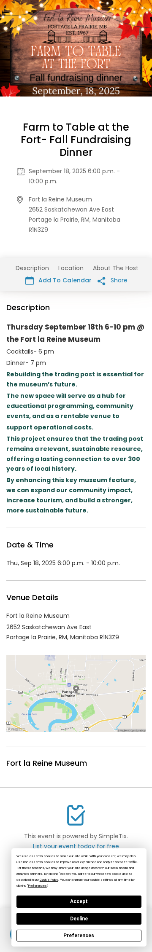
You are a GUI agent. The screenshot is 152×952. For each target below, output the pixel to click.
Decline (79, 919)
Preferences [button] (37, 886)
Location (71, 268)
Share (118, 280)
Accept (79, 901)
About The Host (115, 268)
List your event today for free (76, 846)
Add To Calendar (64, 280)
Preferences (78, 936)
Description (32, 268)
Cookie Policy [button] (49, 880)
